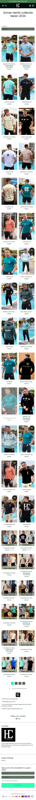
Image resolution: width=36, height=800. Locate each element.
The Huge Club (22, 793)
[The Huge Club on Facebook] (16, 718)
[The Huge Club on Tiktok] (19, 718)
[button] (9, 65)
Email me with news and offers (10, 780)
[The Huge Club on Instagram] (18, 718)
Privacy (3, 760)
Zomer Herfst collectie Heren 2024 (19, 688)
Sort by (4, 26)
